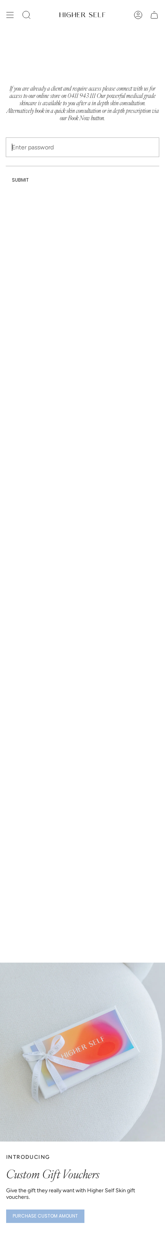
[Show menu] (10, 15)
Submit (20, 180)
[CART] (154, 15)
